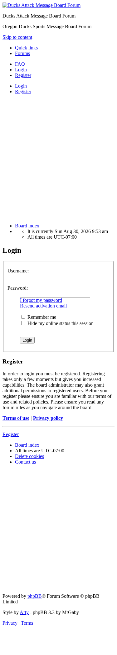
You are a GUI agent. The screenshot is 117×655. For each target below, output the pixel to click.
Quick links (26, 47)
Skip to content (17, 37)
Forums (22, 53)
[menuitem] (20, 64)
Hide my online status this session (60, 323)
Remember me (41, 317)
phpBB (34, 596)
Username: (18, 270)
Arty (24, 612)
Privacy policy (48, 418)
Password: (17, 288)
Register (23, 91)
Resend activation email (43, 305)
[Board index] (41, 5)
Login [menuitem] (21, 69)
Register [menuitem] (23, 75)
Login (21, 86)
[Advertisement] (58, 158)
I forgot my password (41, 300)
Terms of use (15, 418)
